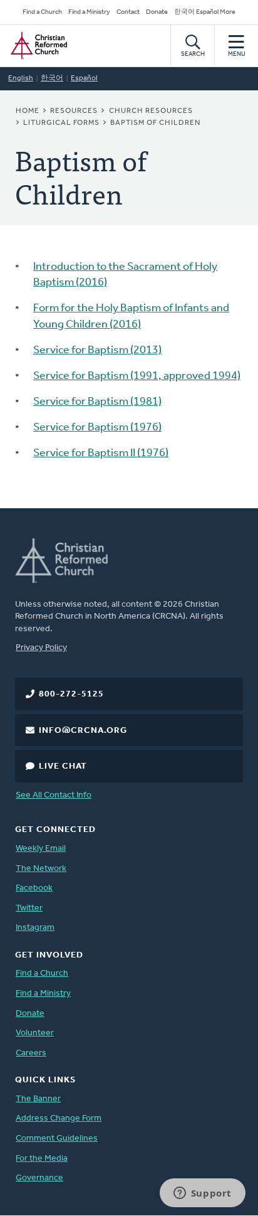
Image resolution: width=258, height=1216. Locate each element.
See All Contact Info (53, 795)
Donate (157, 12)
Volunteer (35, 1033)
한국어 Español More (204, 12)
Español (84, 78)
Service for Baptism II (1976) (100, 453)
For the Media (42, 1158)
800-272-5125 (71, 694)
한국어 (52, 78)
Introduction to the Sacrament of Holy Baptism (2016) (125, 275)
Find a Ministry (89, 12)
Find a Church (42, 12)
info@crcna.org (83, 730)
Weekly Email (41, 848)
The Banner (38, 1099)
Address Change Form (58, 1118)
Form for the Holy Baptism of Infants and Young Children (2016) (131, 316)
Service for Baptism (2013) (97, 350)
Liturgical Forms (61, 123)
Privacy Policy (41, 648)
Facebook (34, 888)
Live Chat (63, 766)
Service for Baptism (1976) (97, 428)
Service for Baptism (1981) (97, 402)
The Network (41, 868)
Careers (31, 1053)
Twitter (29, 908)
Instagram (35, 927)
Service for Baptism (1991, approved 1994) (136, 376)
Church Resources (151, 111)
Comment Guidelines (57, 1138)
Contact (128, 12)
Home (27, 111)
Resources (74, 111)
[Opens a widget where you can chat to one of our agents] (202, 1194)
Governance (39, 1178)
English (20, 78)
